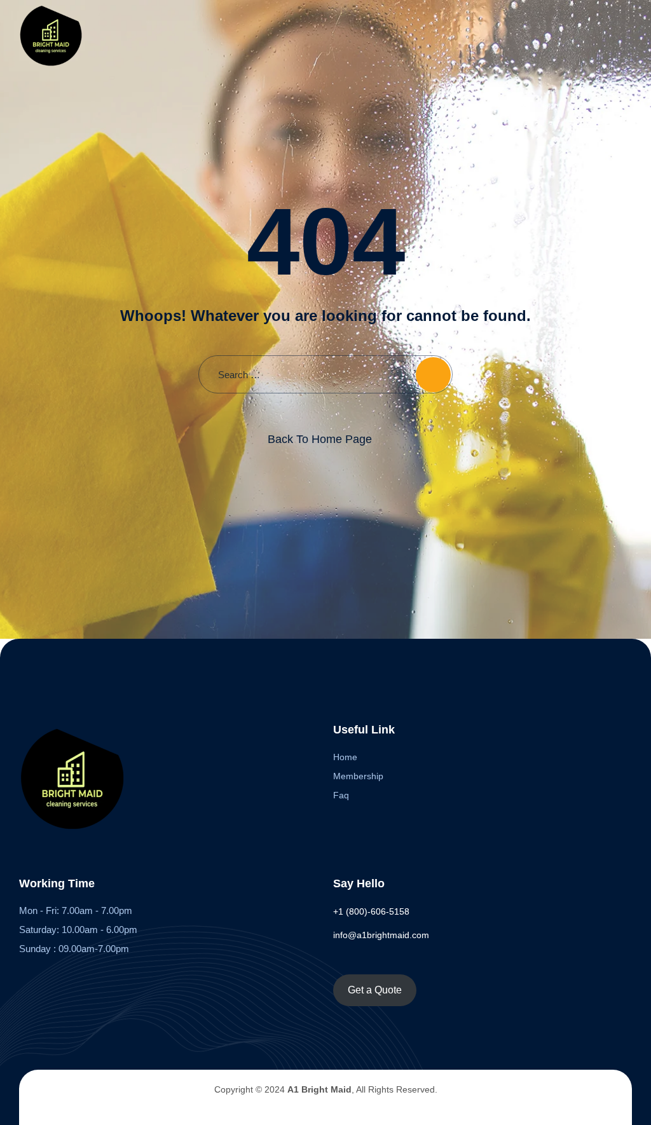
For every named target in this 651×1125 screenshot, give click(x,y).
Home (345, 757)
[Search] (433, 374)
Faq (341, 795)
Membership (358, 776)
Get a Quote (375, 990)
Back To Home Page (320, 439)
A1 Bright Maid (319, 1089)
